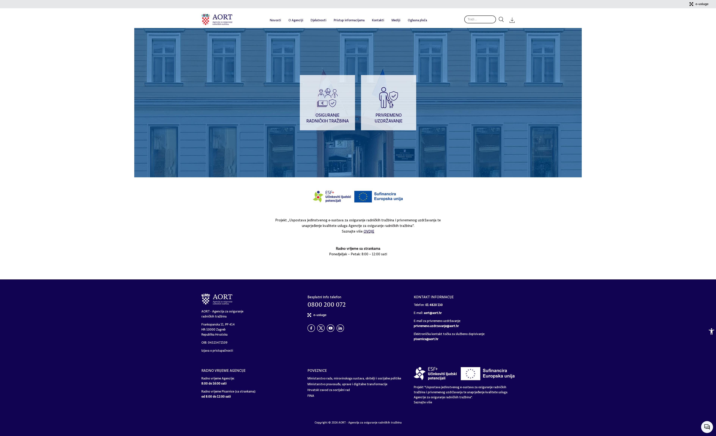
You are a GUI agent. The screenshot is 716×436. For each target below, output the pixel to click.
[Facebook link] (311, 328)
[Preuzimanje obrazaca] (512, 19)
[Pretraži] (501, 19)
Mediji (396, 19)
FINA (310, 395)
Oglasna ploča (417, 19)
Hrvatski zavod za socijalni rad (328, 389)
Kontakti (378, 19)
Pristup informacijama (349, 19)
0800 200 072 (326, 302)
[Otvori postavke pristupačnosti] (711, 331)
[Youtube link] (330, 328)
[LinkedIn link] (340, 328)
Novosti (275, 19)
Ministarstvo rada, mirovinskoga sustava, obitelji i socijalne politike (354, 377)
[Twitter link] (321, 328)
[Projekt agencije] (358, 202)
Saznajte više (423, 401)
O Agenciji (295, 19)
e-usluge (702, 4)
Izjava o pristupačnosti (217, 349)
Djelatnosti (318, 19)
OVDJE (369, 230)
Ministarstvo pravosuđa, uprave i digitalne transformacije (347, 383)
